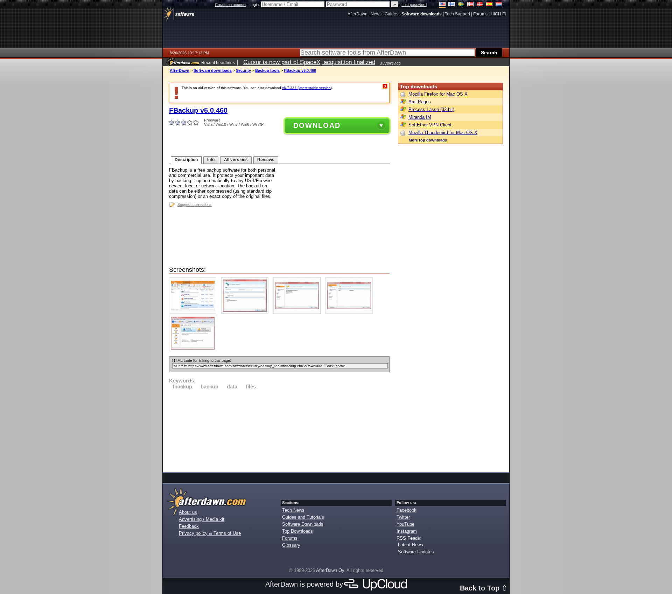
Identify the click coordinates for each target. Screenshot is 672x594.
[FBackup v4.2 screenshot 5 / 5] (194, 349)
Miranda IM (419, 117)
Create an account (230, 4)
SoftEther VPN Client (429, 124)
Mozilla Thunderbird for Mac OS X (442, 132)
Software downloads (213, 70)
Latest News (410, 544)
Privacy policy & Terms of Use (210, 533)
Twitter (403, 517)
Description (186, 159)
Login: (255, 4)
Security (243, 70)
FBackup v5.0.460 (300, 70)
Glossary (291, 545)
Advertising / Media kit (201, 519)
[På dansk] (480, 5)
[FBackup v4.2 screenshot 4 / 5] (351, 312)
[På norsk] (470, 5)
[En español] (489, 5)
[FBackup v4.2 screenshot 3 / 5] (298, 312)
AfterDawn (179, 70)
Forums (290, 538)
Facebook (406, 510)
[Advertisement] (279, 430)
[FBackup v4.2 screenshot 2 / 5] (246, 312)
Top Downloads (297, 531)
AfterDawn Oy (330, 570)
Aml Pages (419, 101)
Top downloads (418, 86)
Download (317, 125)
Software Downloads (302, 524)
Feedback (189, 526)
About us (188, 512)
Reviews (265, 159)
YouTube (405, 524)
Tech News (293, 510)
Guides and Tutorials (303, 517)
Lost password (414, 4)
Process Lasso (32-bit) (431, 109)
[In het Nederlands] (499, 5)
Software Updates (416, 551)
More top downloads (428, 140)
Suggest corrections (194, 204)
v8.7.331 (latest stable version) (307, 88)
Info (211, 159)
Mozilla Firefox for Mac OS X (438, 94)
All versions (236, 159)
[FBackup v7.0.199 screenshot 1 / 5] (194, 312)
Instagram (407, 531)
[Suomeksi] (451, 5)
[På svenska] (461, 5)
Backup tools (267, 70)
